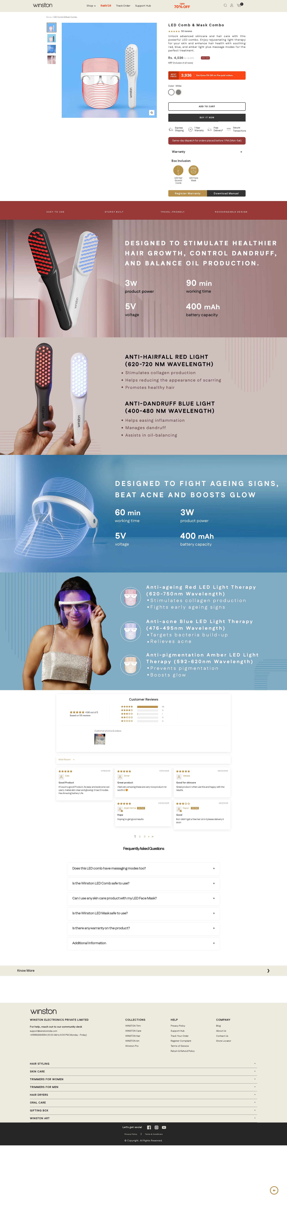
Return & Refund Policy (183, 1051)
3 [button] (144, 836)
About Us (221, 1031)
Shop (90, 6)
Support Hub (143, 6)
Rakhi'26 (106, 6)
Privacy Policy (178, 1026)
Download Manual (226, 193)
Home (49, 17)
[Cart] (239, 6)
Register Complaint (181, 1041)
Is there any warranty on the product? (101, 928)
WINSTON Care (133, 1031)
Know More (26, 970)
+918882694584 (38, 1035)
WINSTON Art (132, 1041)
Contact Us (222, 1036)
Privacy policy (131, 1134)
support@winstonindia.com (43, 1031)
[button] (127, 707)
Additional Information (89, 943)
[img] (65, 771)
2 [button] (139, 836)
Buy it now (207, 117)
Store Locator (223, 1041)
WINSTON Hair (132, 1036)
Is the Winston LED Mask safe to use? (100, 913)
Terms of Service (180, 1046)
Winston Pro (132, 1046)
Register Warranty (188, 193)
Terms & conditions (153, 1134)
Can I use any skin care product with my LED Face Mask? (114, 898)
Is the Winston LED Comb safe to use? (100, 883)
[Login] (231, 6)
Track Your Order (179, 1036)
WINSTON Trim (133, 1026)
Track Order (123, 6)
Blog (218, 1026)
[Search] (225, 6)
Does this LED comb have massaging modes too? (109, 868)
